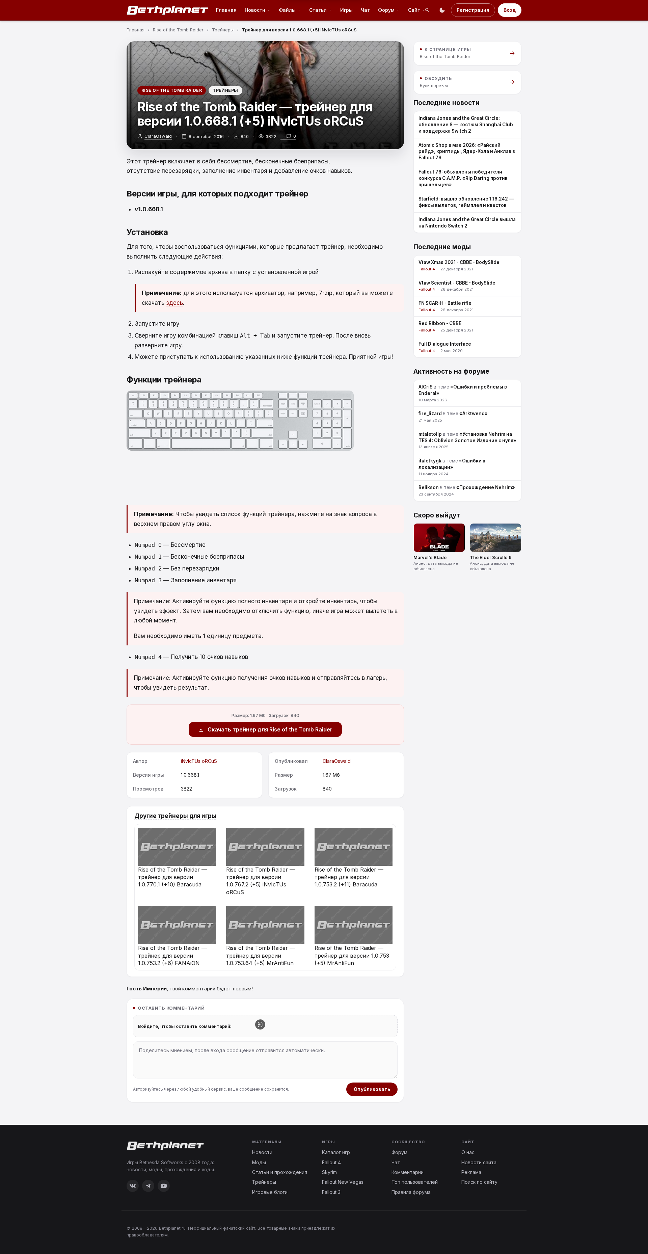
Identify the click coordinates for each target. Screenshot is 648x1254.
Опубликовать (372, 1089)
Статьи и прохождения (279, 1172)
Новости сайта (478, 1162)
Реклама (471, 1172)
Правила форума (411, 1192)
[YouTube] (164, 1186)
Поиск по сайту (479, 1182)
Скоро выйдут (436, 515)
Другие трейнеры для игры (175, 815)
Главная (226, 10)
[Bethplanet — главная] (168, 10)
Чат (365, 10)
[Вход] (260, 1024)
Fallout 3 (331, 1192)
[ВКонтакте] (133, 1186)
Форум (399, 1152)
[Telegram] (148, 1186)
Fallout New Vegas (342, 1182)
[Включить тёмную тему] (442, 10)
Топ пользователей (415, 1182)
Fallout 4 (331, 1162)
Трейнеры (225, 90)
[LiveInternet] (506, 1231)
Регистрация (473, 10)
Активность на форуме (451, 371)
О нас (468, 1152)
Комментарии (408, 1172)
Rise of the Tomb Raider (171, 90)
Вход (510, 10)
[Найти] (427, 10)
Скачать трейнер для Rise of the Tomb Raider (270, 729)
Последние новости (446, 103)
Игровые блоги (270, 1192)
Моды (259, 1162)
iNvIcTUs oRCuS (199, 761)
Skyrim (329, 1172)
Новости (262, 1152)
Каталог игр (336, 1152)
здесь (174, 302)
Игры (346, 10)
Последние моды (442, 247)
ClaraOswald (158, 136)
